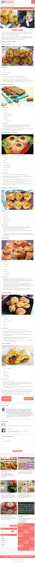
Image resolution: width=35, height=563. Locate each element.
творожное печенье (24, 340)
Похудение (3, 542)
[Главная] (8, 1)
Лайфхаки (3, 540)
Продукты (3, 544)
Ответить (10, 423)
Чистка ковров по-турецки (6, 515)
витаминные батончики (14, 128)
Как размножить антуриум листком (7, 493)
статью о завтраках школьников (19, 392)
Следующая (27, 398)
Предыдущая (7, 398)
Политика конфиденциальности (19, 561)
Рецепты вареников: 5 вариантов (25, 493)
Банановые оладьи (27, 80)
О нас (12, 561)
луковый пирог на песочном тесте (12, 415)
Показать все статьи (14, 525)
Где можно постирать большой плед (25, 470)
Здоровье (3, 538)
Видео (2, 536)
